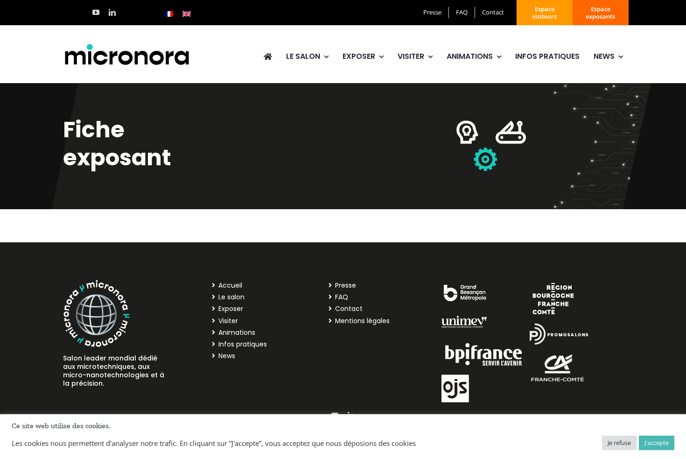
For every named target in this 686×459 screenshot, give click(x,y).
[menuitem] (169, 13)
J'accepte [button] (656, 442)
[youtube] (95, 12)
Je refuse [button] (619, 442)
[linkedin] (112, 12)
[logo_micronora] (127, 45)
